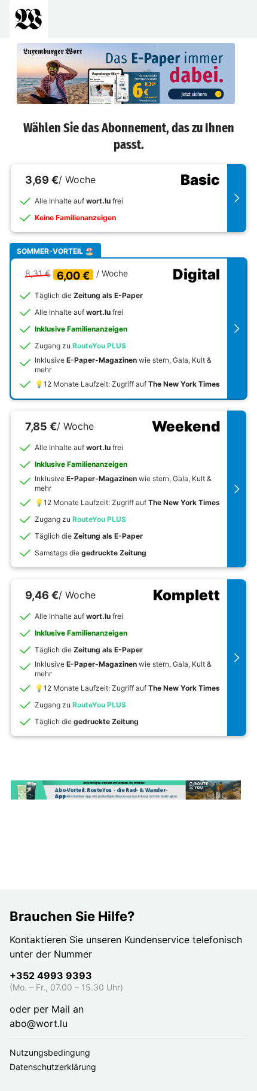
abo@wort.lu (39, 1023)
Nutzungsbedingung (50, 1052)
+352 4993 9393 (51, 975)
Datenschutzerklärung (53, 1067)
